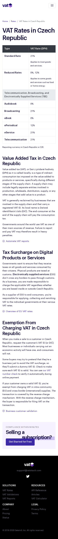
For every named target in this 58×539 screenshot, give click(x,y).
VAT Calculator (39, 499)
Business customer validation (21, 411)
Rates (13, 21)
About (5, 509)
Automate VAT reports (17, 241)
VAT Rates (7, 490)
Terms (34, 513)
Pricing (6, 513)
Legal (35, 504)
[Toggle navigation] (52, 5)
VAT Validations (10, 494)
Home (5, 21)
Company (8, 504)
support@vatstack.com (29, 470)
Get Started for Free (20, 442)
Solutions (9, 485)
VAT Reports (8, 499)
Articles (35, 494)
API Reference (38, 490)
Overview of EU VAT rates (19, 311)
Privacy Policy (38, 509)
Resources (38, 485)
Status (5, 518)
